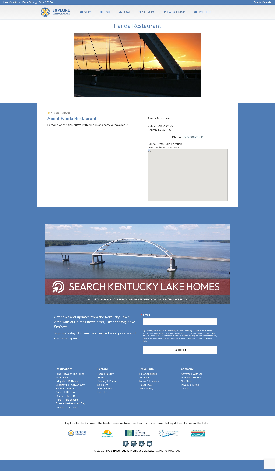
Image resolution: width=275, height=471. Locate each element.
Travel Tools (146, 385)
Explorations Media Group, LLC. (133, 451)
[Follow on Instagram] (133, 443)
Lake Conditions (12, 2)
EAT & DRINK (176, 12)
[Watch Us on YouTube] (141, 443)
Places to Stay (105, 374)
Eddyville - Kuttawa (67, 381)
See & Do (102, 385)
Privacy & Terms (190, 385)
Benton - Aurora (65, 388)
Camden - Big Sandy (67, 407)
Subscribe (180, 350)
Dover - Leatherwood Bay (70, 403)
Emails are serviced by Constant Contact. (186, 338)
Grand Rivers (63, 377)
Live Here (102, 392)
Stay (87, 12)
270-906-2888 (193, 137)
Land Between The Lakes (70, 374)
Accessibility (146, 388)
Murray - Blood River (67, 396)
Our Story (186, 381)
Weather (144, 377)
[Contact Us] (149, 443)
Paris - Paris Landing (67, 399)
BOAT (126, 12)
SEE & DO (148, 12)
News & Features (149, 381)
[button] (188, 173)
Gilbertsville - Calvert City (70, 385)
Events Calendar (263, 2)
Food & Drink (104, 388)
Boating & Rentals (107, 381)
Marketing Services (191, 377)
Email (146, 315)
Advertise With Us (191, 374)
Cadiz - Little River (66, 392)
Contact (185, 388)
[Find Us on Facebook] (125, 443)
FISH (107, 12)
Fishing (101, 377)
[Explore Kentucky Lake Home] (48, 112)
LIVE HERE (205, 12)
